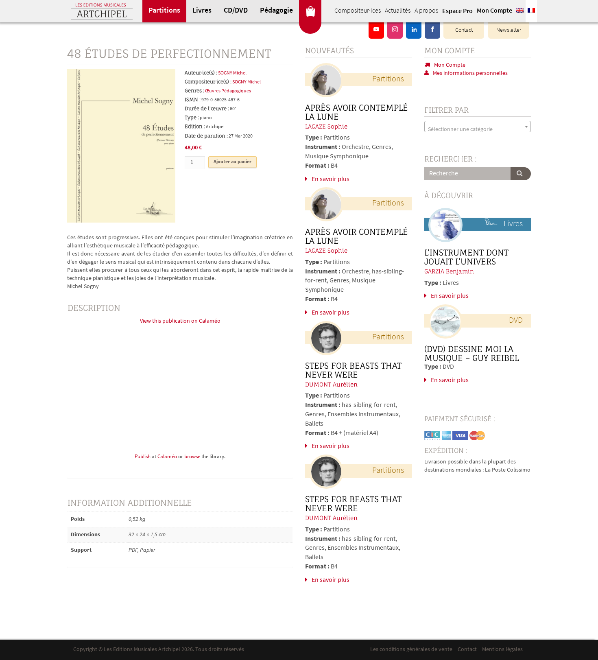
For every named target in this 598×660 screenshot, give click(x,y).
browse (192, 457)
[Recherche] (521, 173)
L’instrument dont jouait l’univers (466, 257)
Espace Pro (457, 11)
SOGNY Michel (232, 73)
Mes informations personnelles (470, 73)
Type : (192, 117)
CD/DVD (236, 11)
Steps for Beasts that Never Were (353, 370)
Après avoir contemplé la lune (356, 112)
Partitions (164, 11)
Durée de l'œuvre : (207, 108)
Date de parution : (206, 136)
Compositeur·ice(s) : (208, 82)
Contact (464, 30)
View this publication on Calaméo (180, 321)
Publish (143, 457)
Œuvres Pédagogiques (228, 91)
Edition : (195, 126)
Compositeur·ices (357, 11)
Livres (202, 11)
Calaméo (167, 457)
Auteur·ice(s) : (201, 73)
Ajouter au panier (232, 162)
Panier (310, 11)
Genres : (194, 90)
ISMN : (193, 99)
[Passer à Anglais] (520, 11)
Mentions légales (502, 650)
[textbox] (478, 129)
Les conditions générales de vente (411, 650)
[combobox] (477, 126)
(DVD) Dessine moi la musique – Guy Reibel (471, 354)
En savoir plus (330, 179)
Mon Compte (494, 11)
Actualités (397, 11)
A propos (426, 11)
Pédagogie (276, 11)
